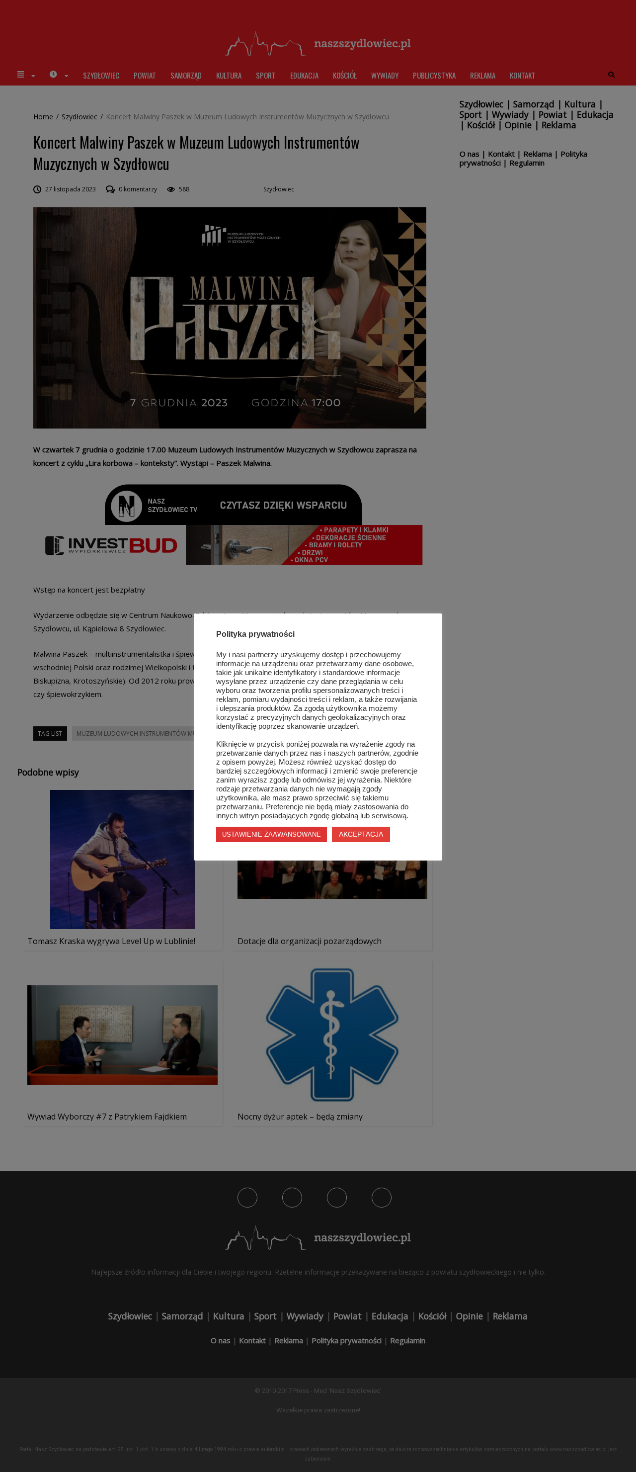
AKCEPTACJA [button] (361, 834)
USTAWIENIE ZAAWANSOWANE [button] (271, 834)
